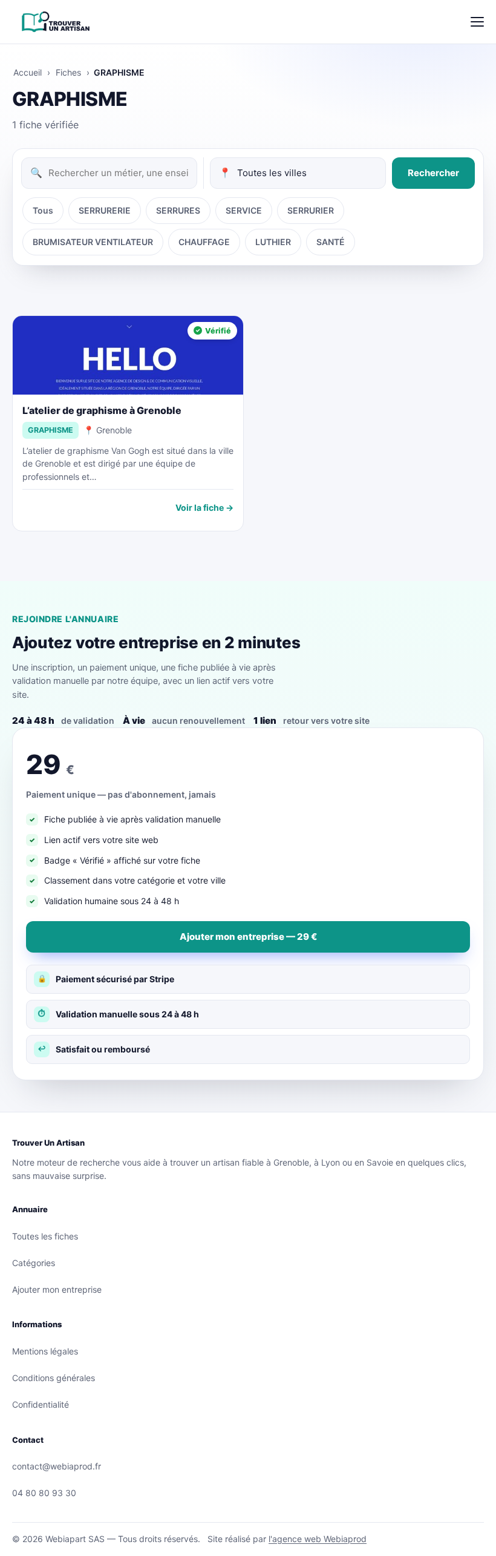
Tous (43, 210)
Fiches (68, 72)
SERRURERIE (105, 210)
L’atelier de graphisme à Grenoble (101, 410)
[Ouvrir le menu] (477, 21)
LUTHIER (273, 242)
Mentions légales (45, 1351)
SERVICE (244, 210)
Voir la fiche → (204, 507)
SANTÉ (330, 242)
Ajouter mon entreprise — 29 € (248, 936)
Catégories (33, 1263)
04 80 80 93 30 (44, 1493)
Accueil (27, 72)
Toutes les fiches (45, 1236)
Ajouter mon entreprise (57, 1289)
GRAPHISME (50, 430)
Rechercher (433, 173)
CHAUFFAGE (204, 242)
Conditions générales (53, 1378)
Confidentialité (40, 1404)
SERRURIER (310, 210)
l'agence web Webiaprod (318, 1539)
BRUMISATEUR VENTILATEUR (93, 242)
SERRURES (178, 210)
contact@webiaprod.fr (56, 1466)
